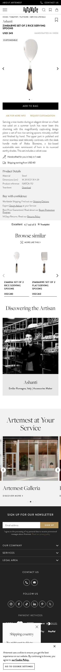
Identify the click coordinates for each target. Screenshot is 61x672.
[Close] (54, 646)
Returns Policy (33, 216)
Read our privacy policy (41, 534)
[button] (3, 68)
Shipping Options (41, 201)
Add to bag (30, 106)
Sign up (49, 525)
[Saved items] (50, 10)
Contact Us (51, 2)
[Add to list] (56, 20)
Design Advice (15, 205)
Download (26, 187)
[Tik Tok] (27, 604)
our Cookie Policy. (20, 660)
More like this (31, 242)
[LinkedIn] (34, 604)
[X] (50, 604)
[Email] (34, 582)
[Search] (44, 10)
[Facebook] (19, 604)
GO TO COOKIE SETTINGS (19, 666)
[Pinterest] (42, 604)
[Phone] (27, 582)
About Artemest (12, 2)
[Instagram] (11, 604)
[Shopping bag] (57, 10)
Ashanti (7, 21)
